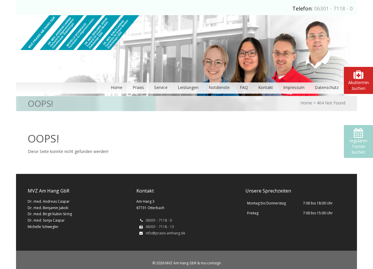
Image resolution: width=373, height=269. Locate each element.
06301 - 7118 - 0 (333, 8)
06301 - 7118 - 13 (160, 226)
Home (306, 103)
